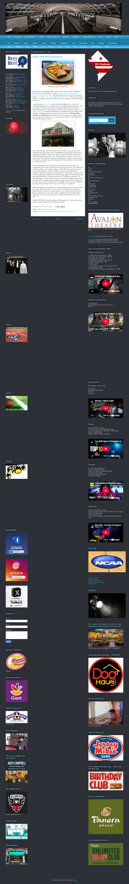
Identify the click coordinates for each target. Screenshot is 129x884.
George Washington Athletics (96, 582)
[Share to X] (60, 207)
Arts (9, 43)
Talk (75, 46)
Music (27, 46)
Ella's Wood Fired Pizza (20, 101)
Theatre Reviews (96, 46)
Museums (19, 46)
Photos (35, 46)
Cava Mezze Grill (43, 97)
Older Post (79, 219)
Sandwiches (53, 209)
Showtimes (75, 37)
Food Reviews (83, 43)
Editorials (53, 43)
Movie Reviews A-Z (53, 37)
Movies (10, 46)
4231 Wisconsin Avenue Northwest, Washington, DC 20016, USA (57, 211)
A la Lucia (17, 95)
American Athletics (93, 577)
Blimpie (72, 93)
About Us (18, 37)
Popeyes (49, 95)
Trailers (107, 46)
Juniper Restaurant (20, 77)
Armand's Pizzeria (63, 93)
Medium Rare (21, 89)
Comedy (34, 43)
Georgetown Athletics (94, 580)
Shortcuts (65, 37)
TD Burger (16, 107)
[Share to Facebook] (62, 207)
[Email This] (56, 207)
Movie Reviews (112, 43)
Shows (60, 46)
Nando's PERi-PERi (62, 97)
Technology (83, 46)
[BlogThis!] (58, 207)
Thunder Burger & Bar (20, 80)
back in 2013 (46, 104)
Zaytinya (15, 106)
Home (9, 37)
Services (51, 46)
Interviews (101, 43)
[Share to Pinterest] (64, 207)
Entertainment (64, 43)
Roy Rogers (19, 87)
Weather (116, 37)
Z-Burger (51, 97)
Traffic (108, 37)
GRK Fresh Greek (17, 93)
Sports (68, 46)
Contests (44, 43)
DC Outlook (16, 7)
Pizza (43, 46)
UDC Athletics (92, 584)
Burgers (26, 43)
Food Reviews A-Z (30, 37)
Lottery (41, 37)
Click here (9, 110)
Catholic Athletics (93, 579)
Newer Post (36, 219)
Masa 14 (16, 78)
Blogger (74, 880)
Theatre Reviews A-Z (89, 37)
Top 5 (100, 37)
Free (93, 43)
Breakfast (17, 43)
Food (73, 43)
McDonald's (41, 95)
